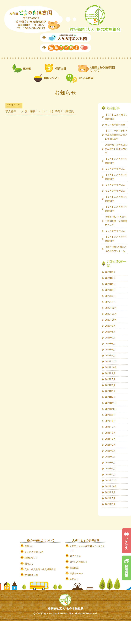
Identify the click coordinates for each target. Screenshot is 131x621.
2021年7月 (110, 498)
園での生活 (75, 556)
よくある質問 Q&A (34, 552)
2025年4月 (110, 355)
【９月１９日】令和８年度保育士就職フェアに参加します (116, 134)
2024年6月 (110, 385)
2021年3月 (110, 504)
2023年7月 (110, 427)
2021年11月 (111, 480)
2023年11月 (111, 403)
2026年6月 (110, 284)
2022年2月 (110, 474)
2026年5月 (110, 290)
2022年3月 (110, 468)
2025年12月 (111, 308)
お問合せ (74, 579)
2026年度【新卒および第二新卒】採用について (116, 148)
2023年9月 (110, 415)
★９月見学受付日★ (115, 124)
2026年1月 (110, 302)
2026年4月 (110, 296)
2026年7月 (110, 278)
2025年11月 (111, 314)
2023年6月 (110, 433)
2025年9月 (110, 326)
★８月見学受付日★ (115, 169)
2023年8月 (110, 421)
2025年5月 (110, 349)
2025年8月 (110, 331)
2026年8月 (110, 272)
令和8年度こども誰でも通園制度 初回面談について (116, 221)
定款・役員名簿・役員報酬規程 (40, 569)
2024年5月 (110, 391)
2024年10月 (111, 367)
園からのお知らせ (78, 562)
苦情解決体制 (31, 575)
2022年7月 (110, 456)
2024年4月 (110, 397)
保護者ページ (76, 573)
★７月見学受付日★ (115, 185)
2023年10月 (111, 409)
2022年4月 (110, 462)
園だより (29, 563)
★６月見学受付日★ (115, 191)
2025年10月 (111, 320)
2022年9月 (110, 450)
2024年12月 (111, 361)
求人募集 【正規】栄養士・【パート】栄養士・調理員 (39, 111)
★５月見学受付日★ (115, 231)
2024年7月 (110, 379)
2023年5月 (110, 439)
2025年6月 (110, 343)
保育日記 (74, 567)
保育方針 (29, 546)
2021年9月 (110, 492)
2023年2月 (110, 445)
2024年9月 (110, 373)
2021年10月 (111, 486)
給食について (31, 558)
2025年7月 (110, 337)
